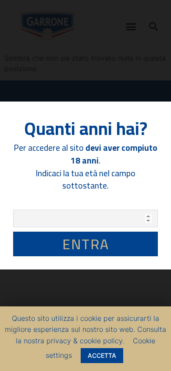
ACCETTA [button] (102, 355)
